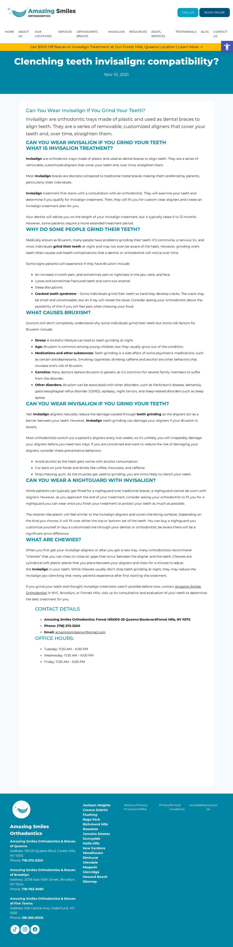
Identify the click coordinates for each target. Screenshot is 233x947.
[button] (227, 47)
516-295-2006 (32, 918)
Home (9, 31)
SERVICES (65, 31)
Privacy (164, 805)
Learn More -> (190, 47)
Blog (205, 31)
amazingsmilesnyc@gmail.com (80, 632)
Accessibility (198, 805)
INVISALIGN (116, 31)
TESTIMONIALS (186, 31)
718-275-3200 (32, 860)
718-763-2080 (33, 889)
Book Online (214, 12)
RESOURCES (138, 31)
